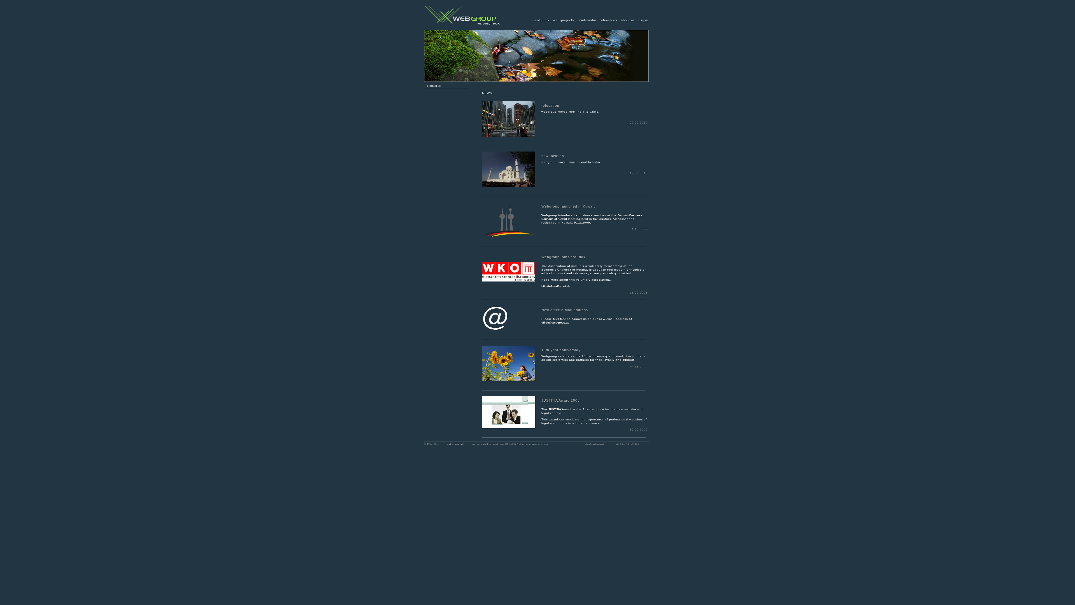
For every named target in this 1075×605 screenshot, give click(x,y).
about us (628, 20)
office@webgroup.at (555, 322)
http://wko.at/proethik (555, 286)
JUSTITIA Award (559, 409)
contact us (434, 85)
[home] (462, 28)
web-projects (563, 20)
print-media (587, 20)
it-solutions (541, 20)
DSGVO (643, 20)
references (608, 20)
